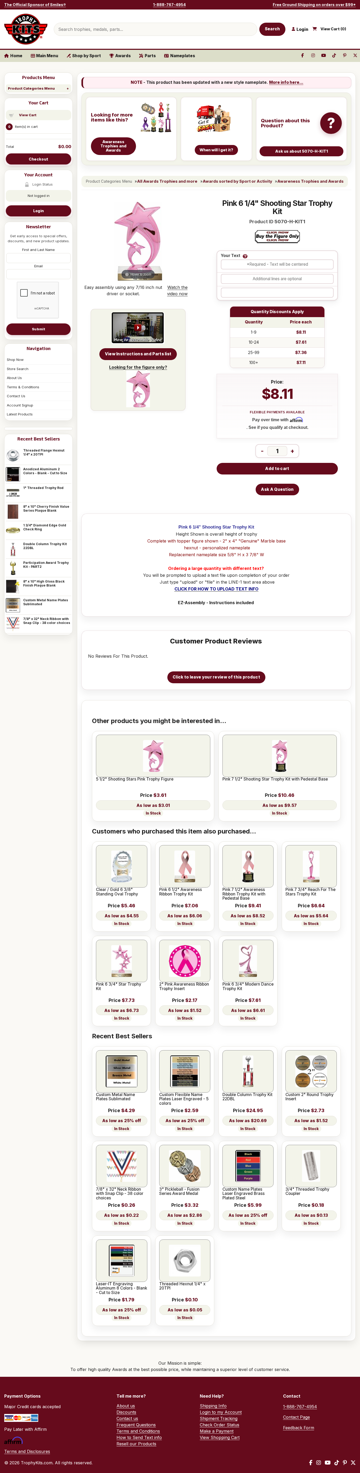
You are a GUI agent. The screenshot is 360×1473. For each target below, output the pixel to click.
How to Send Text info (139, 1437)
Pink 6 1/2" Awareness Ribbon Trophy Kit (180, 892)
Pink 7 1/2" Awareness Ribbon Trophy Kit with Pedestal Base (243, 894)
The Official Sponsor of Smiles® (35, 4)
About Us (14, 378)
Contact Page (296, 1417)
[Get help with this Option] (245, 256)
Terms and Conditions (138, 1431)
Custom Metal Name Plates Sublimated (45, 602)
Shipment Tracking (218, 1418)
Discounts (126, 1412)
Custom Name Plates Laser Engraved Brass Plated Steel (243, 1193)
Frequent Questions (136, 1424)
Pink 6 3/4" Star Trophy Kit (118, 986)
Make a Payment (216, 1431)
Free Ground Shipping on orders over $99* (314, 4)
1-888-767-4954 (169, 4)
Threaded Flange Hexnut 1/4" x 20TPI (43, 452)
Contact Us (16, 396)
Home (16, 55)
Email (38, 266)
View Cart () (333, 29)
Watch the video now (177, 290)
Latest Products (20, 414)
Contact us (127, 1418)
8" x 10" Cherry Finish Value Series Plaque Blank (46, 508)
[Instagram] (318, 1463)
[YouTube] (328, 1463)
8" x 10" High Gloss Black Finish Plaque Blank (44, 583)
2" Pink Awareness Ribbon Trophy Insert (184, 986)
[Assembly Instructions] (138, 328)
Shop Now (15, 359)
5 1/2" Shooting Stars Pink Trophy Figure (134, 779)
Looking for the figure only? (138, 367)
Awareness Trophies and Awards (310, 181)
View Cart (27, 115)
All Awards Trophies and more (167, 181)
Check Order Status (219, 1424)
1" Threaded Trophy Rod (43, 488)
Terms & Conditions (23, 387)
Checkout (38, 159)
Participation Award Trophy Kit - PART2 (46, 565)
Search (272, 28)
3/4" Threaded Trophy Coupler (307, 1191)
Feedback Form (298, 1427)
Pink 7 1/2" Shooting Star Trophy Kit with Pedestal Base (275, 779)
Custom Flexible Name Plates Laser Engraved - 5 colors (183, 1099)
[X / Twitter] (353, 1463)
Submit (38, 329)
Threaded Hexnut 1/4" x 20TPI (182, 1286)
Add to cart (277, 468)
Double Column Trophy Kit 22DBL (45, 546)
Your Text (230, 256)
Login (38, 211)
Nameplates (182, 55)
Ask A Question (277, 489)
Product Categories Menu (31, 88)
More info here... (286, 82)
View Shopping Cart (220, 1437)
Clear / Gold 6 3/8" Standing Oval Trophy (117, 892)
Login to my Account (221, 1412)
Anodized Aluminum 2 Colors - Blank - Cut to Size (45, 471)
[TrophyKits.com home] (25, 29)
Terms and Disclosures (27, 1451)
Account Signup (20, 405)
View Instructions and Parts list (138, 353)
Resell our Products (136, 1443)
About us (125, 1405)
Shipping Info (213, 1405)
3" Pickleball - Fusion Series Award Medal (179, 1191)
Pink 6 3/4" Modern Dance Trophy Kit (248, 986)
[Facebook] (311, 1463)
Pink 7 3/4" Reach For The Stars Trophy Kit (310, 892)
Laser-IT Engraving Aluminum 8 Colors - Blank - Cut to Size (121, 1288)
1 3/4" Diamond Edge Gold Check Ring (44, 527)
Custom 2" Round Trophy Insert (309, 1097)
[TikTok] (336, 1463)
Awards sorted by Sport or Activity (237, 181)
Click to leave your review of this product (216, 677)
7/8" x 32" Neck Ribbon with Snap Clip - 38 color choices (46, 621)
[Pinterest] (345, 1463)
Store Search (17, 369)
